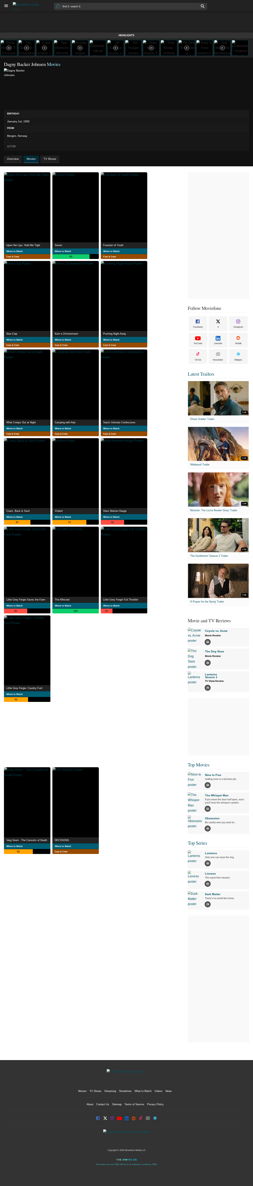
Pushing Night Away (114, 333)
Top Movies (198, 764)
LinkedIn (218, 343)
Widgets (238, 360)
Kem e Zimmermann (66, 333)
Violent (59, 510)
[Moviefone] (27, 6)
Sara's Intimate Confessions (119, 422)
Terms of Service (134, 1104)
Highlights (126, 35)
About (90, 1104)
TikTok (198, 360)
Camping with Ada (65, 422)
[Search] (203, 6)
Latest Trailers (201, 374)
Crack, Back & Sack (18, 510)
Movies (82, 1091)
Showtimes (125, 1091)
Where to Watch (14, 251)
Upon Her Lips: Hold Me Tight (23, 245)
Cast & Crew (12, 256)
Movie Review (213, 635)
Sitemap (117, 1104)
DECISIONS (62, 840)
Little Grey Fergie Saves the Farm (25, 599)
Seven (58, 245)
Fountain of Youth (113, 245)
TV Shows (95, 1091)
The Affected (62, 599)
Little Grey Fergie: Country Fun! (24, 688)
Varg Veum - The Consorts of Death (26, 840)
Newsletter (218, 360)
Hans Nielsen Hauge (114, 510)
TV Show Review (214, 681)
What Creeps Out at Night (21, 422)
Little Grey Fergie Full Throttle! (120, 599)
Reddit (238, 343)
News (168, 1091)
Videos (158, 1091)
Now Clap (11, 333)
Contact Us (102, 1104)
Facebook (198, 327)
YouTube (198, 343)
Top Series (197, 843)
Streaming (110, 1091)
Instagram (238, 327)
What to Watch (143, 1091)
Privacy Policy (155, 1104)
